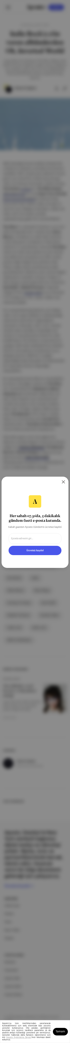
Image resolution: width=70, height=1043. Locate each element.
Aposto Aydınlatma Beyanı (18, 1037)
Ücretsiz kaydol (35, 550)
